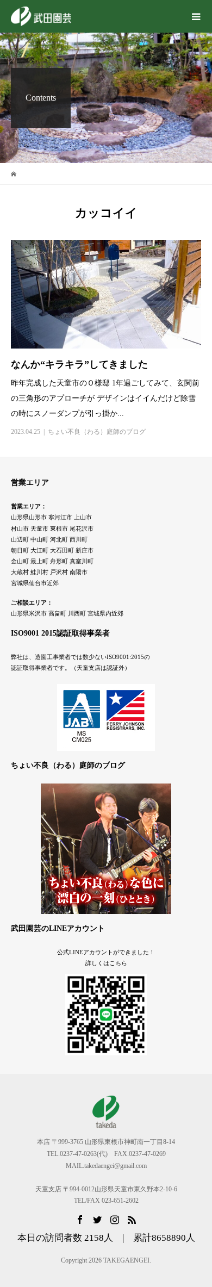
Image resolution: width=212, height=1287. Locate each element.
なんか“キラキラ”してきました (79, 364)
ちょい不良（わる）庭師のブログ (97, 432)
